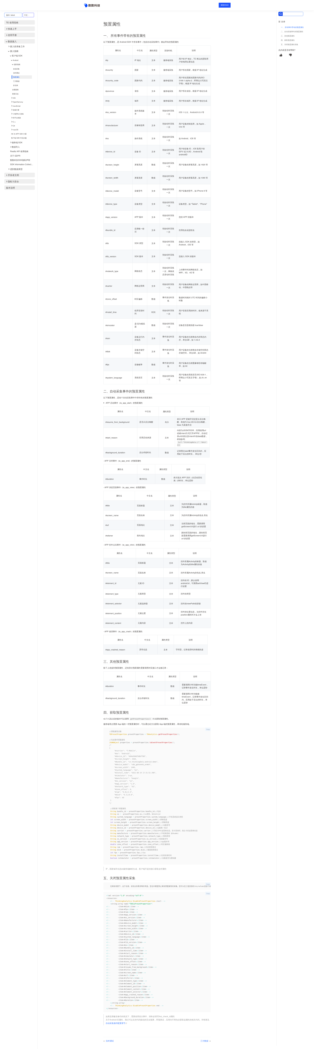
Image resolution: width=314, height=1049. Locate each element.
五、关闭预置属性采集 (289, 44)
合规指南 (15, 89)
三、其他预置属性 (288, 36)
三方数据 (16, 81)
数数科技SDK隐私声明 (20, 160)
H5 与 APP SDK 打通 (18, 134)
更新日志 (15, 94)
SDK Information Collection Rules (22, 164)
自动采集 (16, 69)
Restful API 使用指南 (19, 151)
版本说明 (10, 187)
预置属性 (16, 77)
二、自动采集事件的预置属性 (292, 31)
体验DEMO (225, 5)
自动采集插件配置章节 (116, 1023)
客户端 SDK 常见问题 (19, 138)
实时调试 (16, 73)
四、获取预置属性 (288, 40)
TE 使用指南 (12, 22)
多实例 (15, 85)
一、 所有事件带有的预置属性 (292, 27)
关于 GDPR (15, 155)
